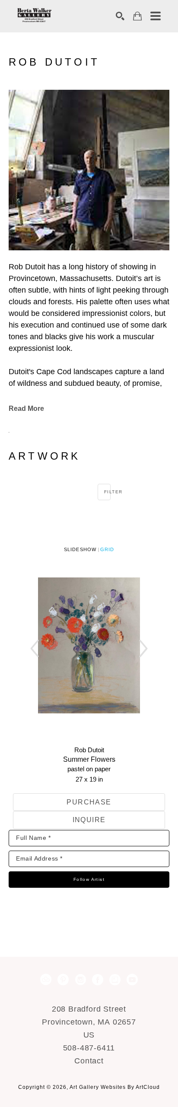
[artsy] (115, 979)
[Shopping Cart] (137, 16)
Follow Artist (89, 879)
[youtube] (132, 979)
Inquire (89, 819)
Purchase (89, 802)
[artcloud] (45, 979)
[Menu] (155, 16)
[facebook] (97, 979)
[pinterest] (63, 979)
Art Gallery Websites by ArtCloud (115, 1087)
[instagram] (80, 979)
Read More (26, 408)
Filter (107, 491)
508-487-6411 (89, 1048)
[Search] (120, 16)
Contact (89, 1061)
